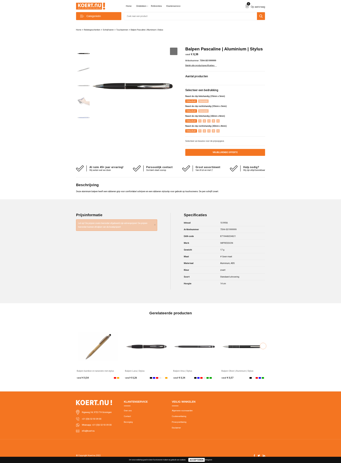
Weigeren (208, 460)
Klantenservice (173, 6)
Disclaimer (176, 428)
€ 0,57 (227, 377)
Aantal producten (196, 76)
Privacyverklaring (179, 422)
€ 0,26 (131, 377)
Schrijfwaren (108, 30)
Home (129, 6)
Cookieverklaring (179, 416)
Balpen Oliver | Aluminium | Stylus (237, 371)
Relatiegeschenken (92, 30)
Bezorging (128, 422)
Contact (127, 416)
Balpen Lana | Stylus (135, 371)
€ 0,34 (179, 377)
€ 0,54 (83, 377)
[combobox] (190, 16)
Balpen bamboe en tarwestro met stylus (95, 371)
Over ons (128, 410)
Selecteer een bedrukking (201, 90)
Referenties (156, 6)
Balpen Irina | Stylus (182, 371)
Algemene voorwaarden (182, 410)
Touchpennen (122, 30)
